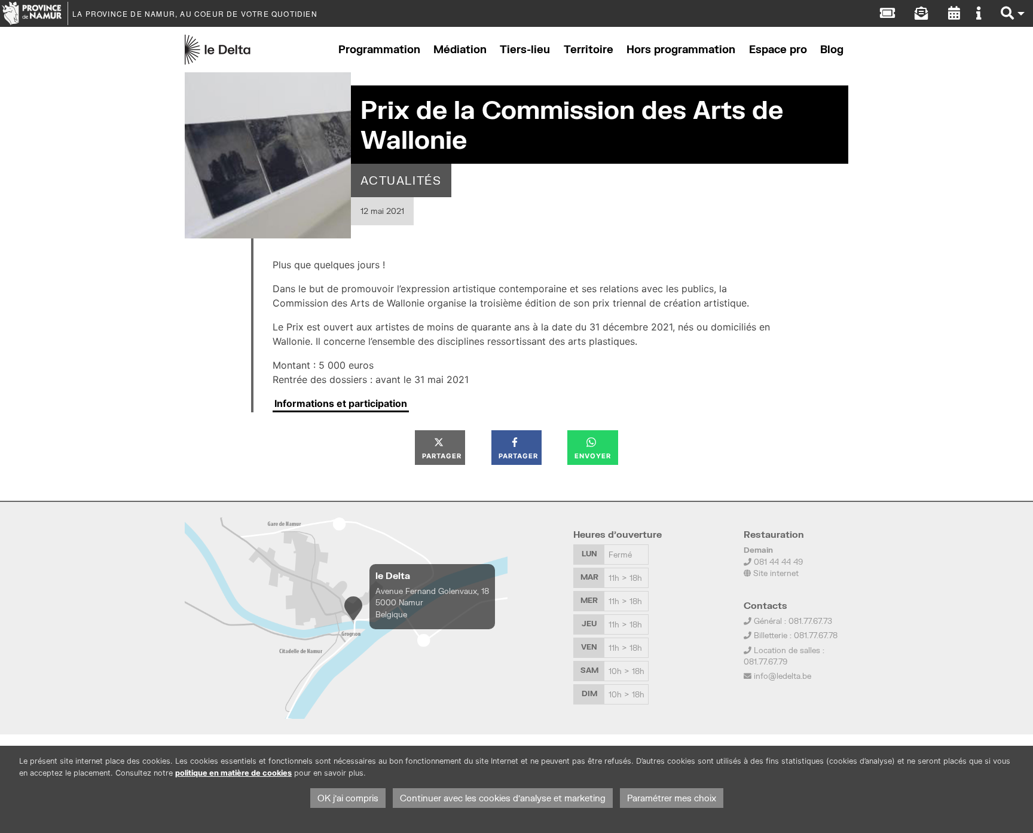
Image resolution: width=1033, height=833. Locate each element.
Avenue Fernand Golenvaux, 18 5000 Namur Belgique (432, 602)
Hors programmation (680, 49)
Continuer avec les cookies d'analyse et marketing (503, 798)
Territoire (588, 49)
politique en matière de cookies (233, 772)
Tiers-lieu (525, 49)
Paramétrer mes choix (671, 798)
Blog (831, 49)
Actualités (401, 180)
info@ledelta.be (782, 676)
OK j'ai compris (347, 798)
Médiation (460, 49)
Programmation (379, 49)
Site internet (775, 573)
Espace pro (778, 49)
